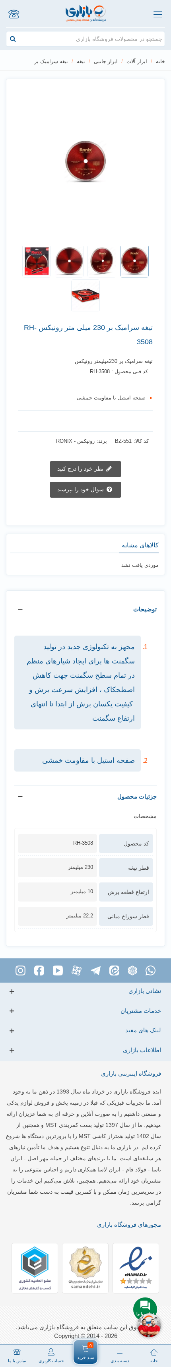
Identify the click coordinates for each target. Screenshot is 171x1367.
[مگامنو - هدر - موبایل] (157, 13)
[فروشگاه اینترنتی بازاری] (86, 14)
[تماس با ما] (13, 13)
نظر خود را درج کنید (81, 468)
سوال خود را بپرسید (81, 489)
